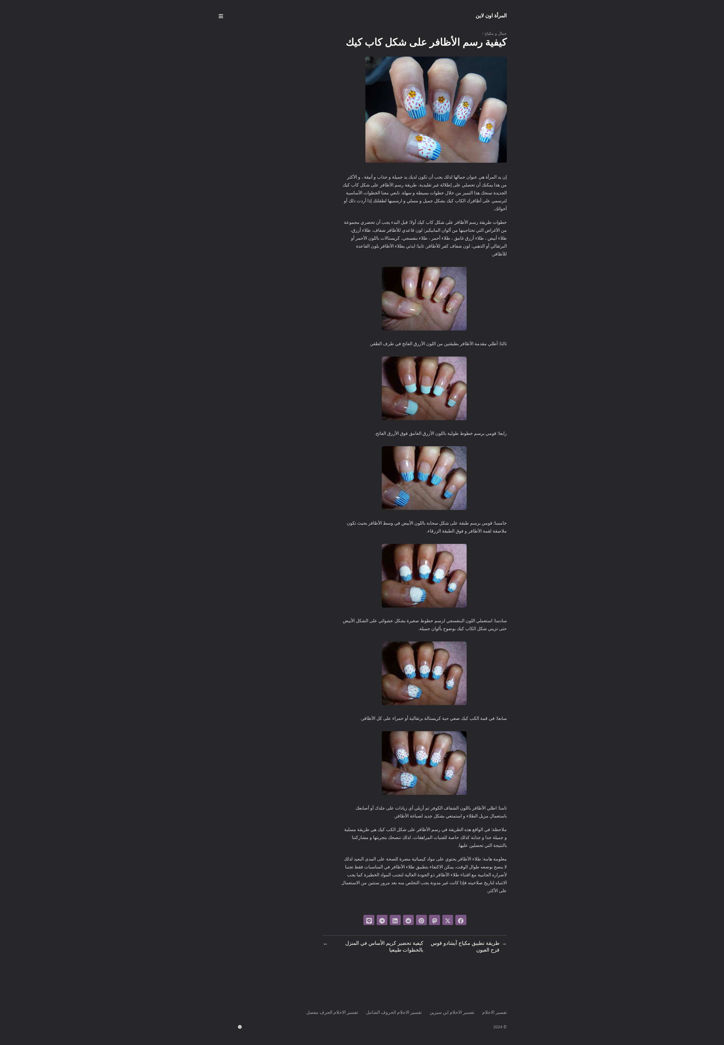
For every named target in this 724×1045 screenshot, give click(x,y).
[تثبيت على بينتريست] (421, 920)
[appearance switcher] (240, 1027)
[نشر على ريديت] (408, 920)
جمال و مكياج (495, 33)
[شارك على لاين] (368, 920)
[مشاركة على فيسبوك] (460, 920)
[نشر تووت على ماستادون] (434, 920)
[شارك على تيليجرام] (382, 920)
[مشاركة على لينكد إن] (395, 920)
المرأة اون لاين (491, 15)
